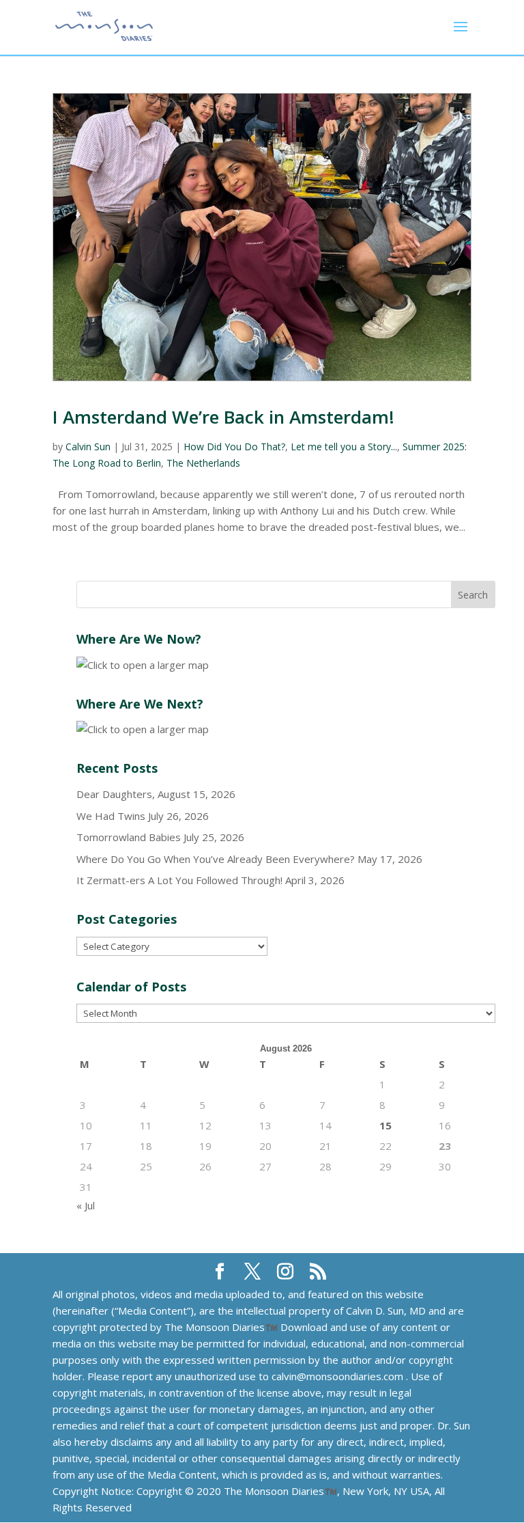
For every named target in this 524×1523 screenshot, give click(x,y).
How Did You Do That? (234, 446)
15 (385, 1125)
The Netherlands (203, 462)
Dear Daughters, (115, 794)
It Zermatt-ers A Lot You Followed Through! (179, 880)
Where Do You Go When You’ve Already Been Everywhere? (215, 859)
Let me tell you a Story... (344, 446)
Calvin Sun (88, 446)
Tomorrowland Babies (128, 837)
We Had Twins (110, 816)
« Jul (85, 1205)
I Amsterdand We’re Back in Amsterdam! (223, 416)
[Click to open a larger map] (142, 665)
